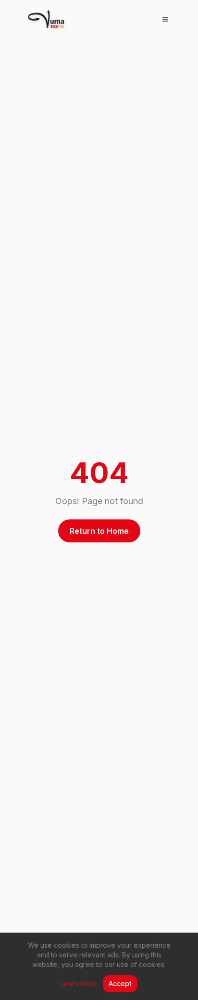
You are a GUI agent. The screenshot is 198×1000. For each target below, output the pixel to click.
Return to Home (99, 531)
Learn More (79, 983)
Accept (120, 983)
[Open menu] (165, 19)
